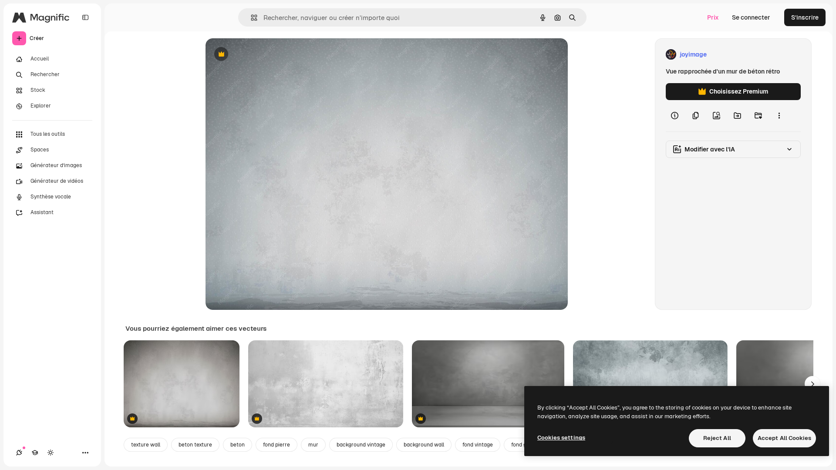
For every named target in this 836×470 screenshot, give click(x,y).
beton (237, 444)
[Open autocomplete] (251, 17)
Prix (713, 17)
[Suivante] (812, 383)
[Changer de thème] (50, 453)
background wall (424, 444)
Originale (263, 54)
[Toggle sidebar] (85, 17)
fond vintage (477, 444)
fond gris (522, 444)
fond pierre (276, 444)
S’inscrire (805, 17)
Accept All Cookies (784, 438)
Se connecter (751, 17)
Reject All (717, 438)
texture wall (145, 444)
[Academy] (35, 453)
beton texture (195, 444)
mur (313, 444)
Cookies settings (561, 437)
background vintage (361, 444)
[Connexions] (19, 453)
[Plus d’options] (779, 115)
